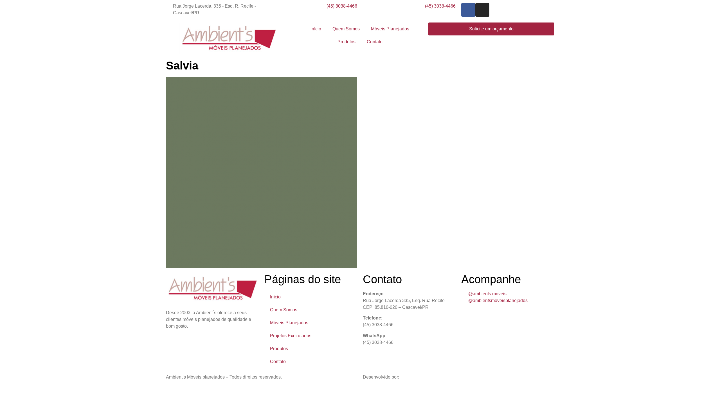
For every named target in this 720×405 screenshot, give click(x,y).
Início (315, 28)
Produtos (347, 41)
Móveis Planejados (390, 28)
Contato (374, 41)
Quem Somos (346, 28)
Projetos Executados (290, 335)
